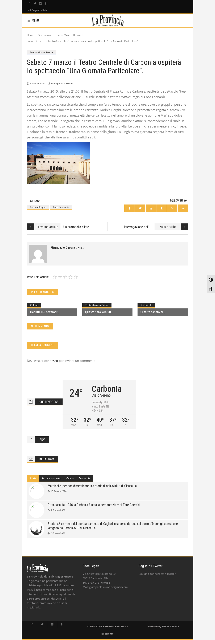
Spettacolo (44, 35)
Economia (84, 478)
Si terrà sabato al (151, 312)
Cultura (34, 305)
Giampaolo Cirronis (62, 83)
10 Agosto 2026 (59, 491)
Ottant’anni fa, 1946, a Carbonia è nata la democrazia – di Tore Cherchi (94, 505)
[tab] (33, 478)
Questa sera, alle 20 (98, 312)
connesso (51, 361)
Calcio (69, 478)
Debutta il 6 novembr (43, 312)
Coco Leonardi (61, 206)
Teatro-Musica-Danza (68, 35)
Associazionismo (51, 478)
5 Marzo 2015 (37, 83)
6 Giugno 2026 (58, 510)
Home (30, 35)
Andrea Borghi (38, 206)
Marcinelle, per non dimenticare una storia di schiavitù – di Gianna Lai (92, 486)
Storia (32, 478)
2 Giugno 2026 (58, 533)
